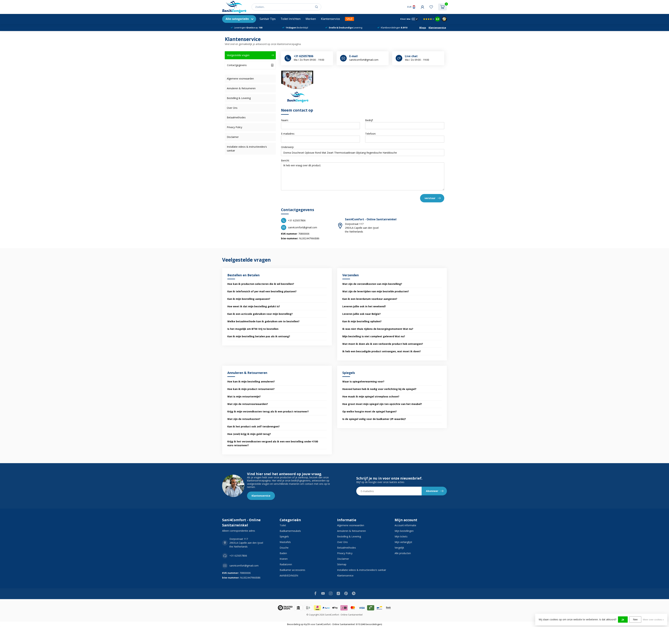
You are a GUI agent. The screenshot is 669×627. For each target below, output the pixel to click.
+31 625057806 (238, 555)
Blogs (422, 27)
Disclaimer (233, 137)
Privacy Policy (234, 127)
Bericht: (285, 160)
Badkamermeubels (290, 531)
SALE (349, 19)
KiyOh (307, 624)
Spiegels (284, 536)
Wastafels (285, 542)
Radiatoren (286, 564)
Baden (283, 553)
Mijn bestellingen (404, 531)
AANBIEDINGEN (289, 575)
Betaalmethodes (236, 117)
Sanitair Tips (268, 19)
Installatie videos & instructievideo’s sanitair (247, 148)
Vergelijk (399, 547)
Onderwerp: (287, 147)
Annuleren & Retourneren (241, 88)
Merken (311, 19)
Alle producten (403, 553)
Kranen (284, 558)
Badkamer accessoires (292, 570)
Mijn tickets (401, 536)
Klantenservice (330, 19)
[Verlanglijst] (431, 6)
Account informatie (405, 525)
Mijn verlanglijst (403, 542)
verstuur (430, 198)
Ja (623, 619)
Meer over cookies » (653, 619)
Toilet (283, 525)
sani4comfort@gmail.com (244, 565)
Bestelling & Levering (239, 98)
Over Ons (232, 107)
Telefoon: (370, 133)
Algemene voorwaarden (240, 78)
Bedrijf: (369, 120)
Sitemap (341, 564)
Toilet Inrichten (291, 19)
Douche (284, 547)
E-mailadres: (288, 133)
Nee (635, 619)
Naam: (285, 120)
